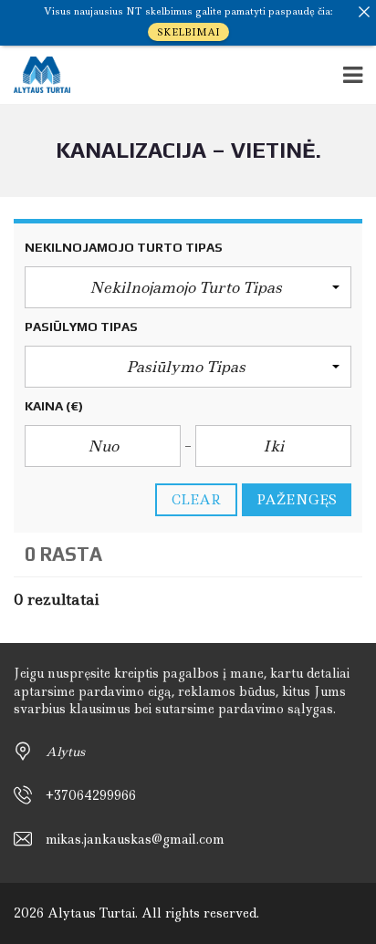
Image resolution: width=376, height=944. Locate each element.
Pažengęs (296, 500)
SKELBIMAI (188, 32)
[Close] (364, 12)
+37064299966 (91, 795)
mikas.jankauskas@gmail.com (135, 839)
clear (197, 500)
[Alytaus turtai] (35, 75)
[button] (188, 287)
